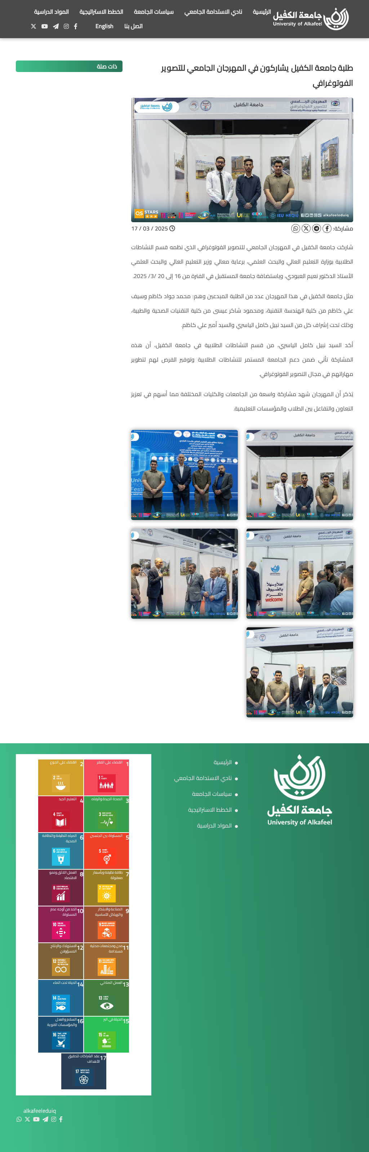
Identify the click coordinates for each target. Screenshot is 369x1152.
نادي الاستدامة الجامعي (213, 11)
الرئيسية (262, 11)
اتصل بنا (133, 26)
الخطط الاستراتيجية (101, 11)
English (104, 26)
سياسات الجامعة (154, 11)
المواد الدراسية (51, 11)
